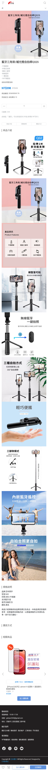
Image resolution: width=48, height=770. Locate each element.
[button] (45, 674)
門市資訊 (36, 730)
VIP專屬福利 (6, 739)
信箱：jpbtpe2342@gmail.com (12, 718)
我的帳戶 (21, 730)
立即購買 (38, 767)
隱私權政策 (23, 739)
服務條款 (31, 739)
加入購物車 (20, 767)
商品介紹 (9, 124)
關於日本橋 (5, 730)
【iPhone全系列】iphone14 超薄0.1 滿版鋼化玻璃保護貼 (24, 688)
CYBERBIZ (5, 761)
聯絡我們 (14, 730)
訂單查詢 (28, 730)
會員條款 (14, 739)
